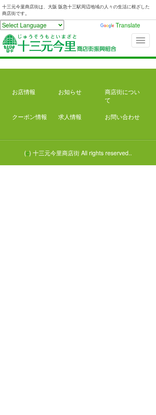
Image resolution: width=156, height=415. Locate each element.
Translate (128, 25)
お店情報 (23, 91)
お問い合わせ (122, 116)
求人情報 (70, 116)
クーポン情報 (29, 116)
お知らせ (70, 91)
